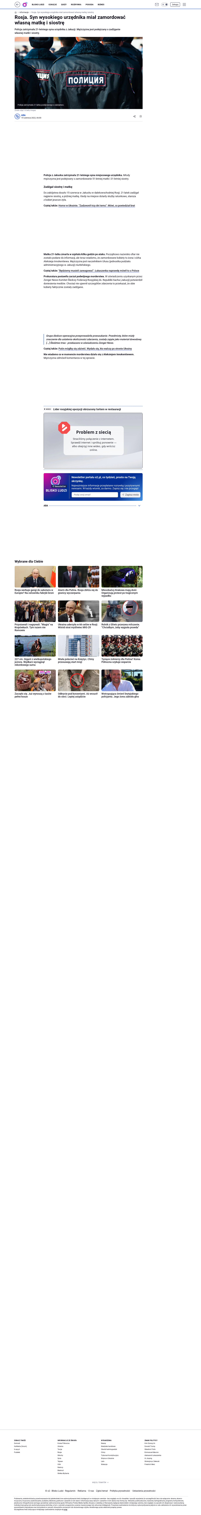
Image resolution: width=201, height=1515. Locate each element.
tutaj (65, 1509)
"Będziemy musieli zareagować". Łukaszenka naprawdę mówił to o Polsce (99, 270)
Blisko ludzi (38, 4)
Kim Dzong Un (150, 1443)
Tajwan (60, 1461)
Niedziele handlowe (108, 1446)
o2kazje (53, 4)
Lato (102, 1461)
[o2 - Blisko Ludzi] (27, 4)
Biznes (101, 4)
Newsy (103, 1443)
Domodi (17, 1443)
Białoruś (61, 1470)
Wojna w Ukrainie (107, 1458)
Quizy (64, 4)
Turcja (60, 1449)
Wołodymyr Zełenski (152, 1461)
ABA (23, 115)
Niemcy (60, 1467)
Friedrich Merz (150, 1464)
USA (59, 1464)
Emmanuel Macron (152, 1452)
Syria (59, 1458)
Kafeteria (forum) (20, 1446)
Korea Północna (63, 1443)
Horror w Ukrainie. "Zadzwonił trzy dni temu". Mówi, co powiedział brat (97, 205)
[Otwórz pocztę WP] (157, 4)
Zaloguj (175, 4)
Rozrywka (76, 4)
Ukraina (60, 1446)
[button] (164, 4)
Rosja (60, 1452)
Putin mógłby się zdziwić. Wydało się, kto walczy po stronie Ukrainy (95, 348)
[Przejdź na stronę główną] (17, 6)
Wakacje (104, 1464)
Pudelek (17, 1452)
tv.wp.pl (17, 1449)
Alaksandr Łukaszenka (153, 1455)
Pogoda (89, 4)
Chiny (103, 1452)
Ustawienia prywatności (143, 1491)
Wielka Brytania (63, 1473)
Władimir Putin (150, 1449)
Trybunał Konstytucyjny (110, 1455)
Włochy (60, 1455)
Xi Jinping (148, 1458)
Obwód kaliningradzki (109, 1449)
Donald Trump (150, 1446)
